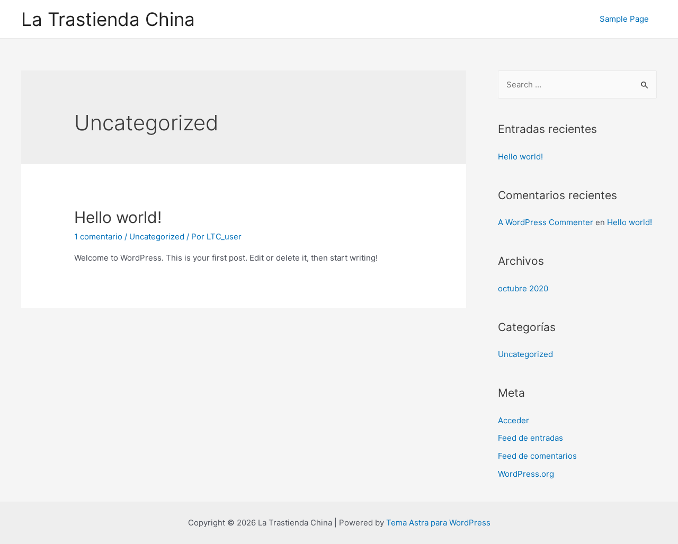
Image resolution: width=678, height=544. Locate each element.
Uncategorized (156, 236)
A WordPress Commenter (545, 222)
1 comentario (98, 236)
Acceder (513, 420)
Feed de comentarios (537, 456)
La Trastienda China (108, 19)
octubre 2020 (523, 288)
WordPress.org (526, 474)
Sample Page (624, 19)
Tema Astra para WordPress (438, 523)
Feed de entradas (530, 438)
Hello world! (118, 217)
